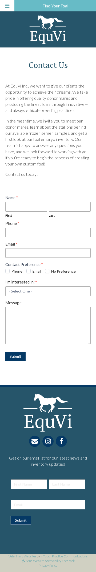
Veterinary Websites (22, 556)
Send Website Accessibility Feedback (50, 561)
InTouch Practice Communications (64, 556)
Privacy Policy (48, 565)
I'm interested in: (21, 282)
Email (11, 244)
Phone (12, 223)
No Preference (63, 271)
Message (13, 302)
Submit (15, 356)
